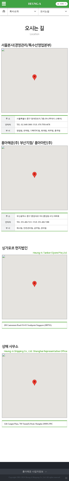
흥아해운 (32, 471)
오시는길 (44, 11)
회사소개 (14, 11)
